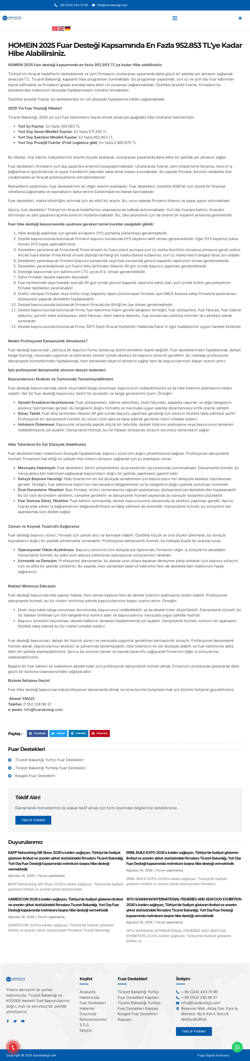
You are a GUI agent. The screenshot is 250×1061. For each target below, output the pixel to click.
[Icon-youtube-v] (22, 1021)
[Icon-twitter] (15, 1021)
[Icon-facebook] (7, 1021)
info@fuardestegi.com (43, 709)
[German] (68, 28)
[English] (61, 28)
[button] (175, 18)
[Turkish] (55, 28)
